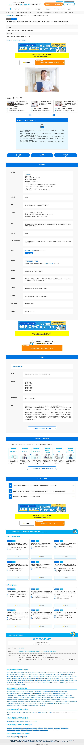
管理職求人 (9, 40)
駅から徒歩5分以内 (16, 40)
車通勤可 (23, 40)
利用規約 (51, 740)
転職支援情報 (48, 9)
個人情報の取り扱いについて (42, 740)
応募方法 (65, 155)
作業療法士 (19, 741)
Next (53, 115)
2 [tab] (41, 115)
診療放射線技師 (46, 741)
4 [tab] (44, 115)
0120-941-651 (34, 4)
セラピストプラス (64, 741)
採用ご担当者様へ (59, 1)
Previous (30, 115)
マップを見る (28, 253)
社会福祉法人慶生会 (17, 366)
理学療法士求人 (24, 12)
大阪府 (30, 12)
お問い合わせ (57, 740)
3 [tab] (42, 115)
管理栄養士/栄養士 (55, 741)
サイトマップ (64, 740)
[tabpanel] (42, 80)
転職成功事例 (38, 9)
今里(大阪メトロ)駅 (48, 263)
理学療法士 (17, 12)
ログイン (69, 4)
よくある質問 (71, 740)
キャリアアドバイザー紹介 (59, 9)
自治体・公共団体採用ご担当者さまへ (27, 740)
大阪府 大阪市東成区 (30, 250)
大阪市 (34, 12)
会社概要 (42, 155)
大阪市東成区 (39, 12)
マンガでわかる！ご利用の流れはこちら (42, 468)
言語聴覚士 (25, 741)
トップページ (10, 9)
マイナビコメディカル (10, 12)
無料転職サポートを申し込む (53, 4)
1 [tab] (42, 91)
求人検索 (27, 9)
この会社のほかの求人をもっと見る (42, 428)
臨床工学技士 (39, 741)
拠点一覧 (69, 9)
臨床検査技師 (32, 741)
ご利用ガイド (17, 9)
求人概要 (18, 155)
